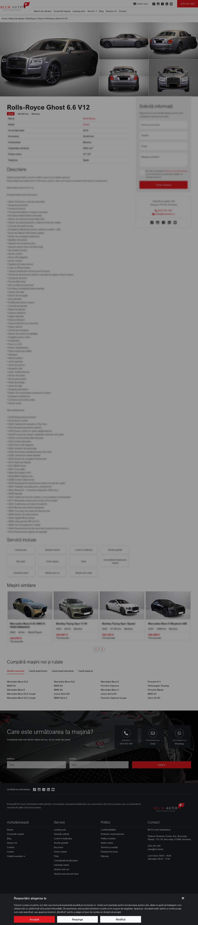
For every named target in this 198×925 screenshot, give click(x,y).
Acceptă (34, 919)
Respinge (77, 919)
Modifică (120, 919)
